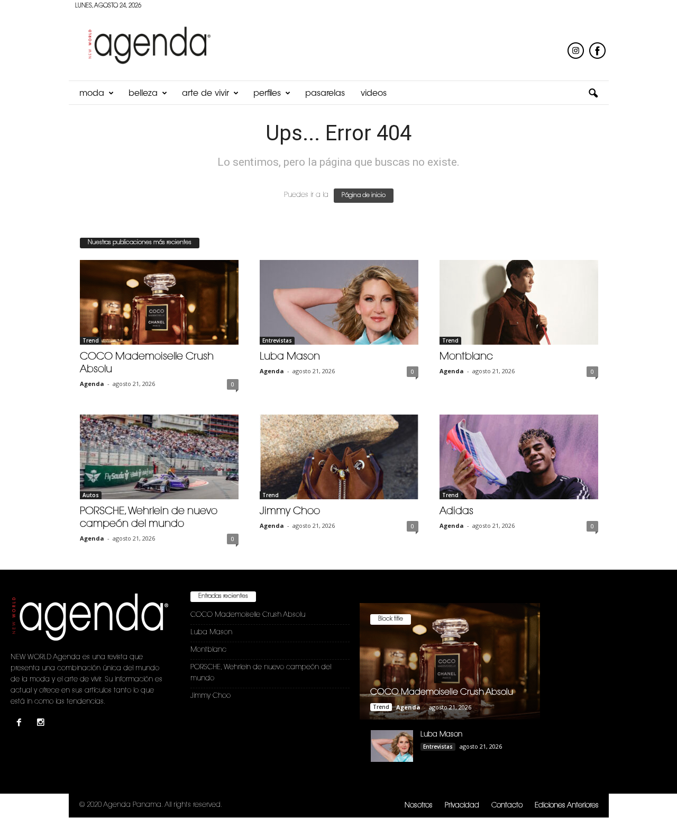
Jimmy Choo (290, 512)
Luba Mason (290, 357)
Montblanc (466, 357)
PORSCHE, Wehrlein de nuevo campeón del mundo (260, 673)
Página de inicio (364, 196)
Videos (374, 93)
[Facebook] (21, 724)
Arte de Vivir (205, 93)
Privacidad (462, 805)
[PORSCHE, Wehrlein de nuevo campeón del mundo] (159, 457)
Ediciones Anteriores (567, 805)
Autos (91, 495)
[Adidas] (519, 457)
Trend (91, 340)
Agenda (92, 384)
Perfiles (267, 93)
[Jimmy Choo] (339, 457)
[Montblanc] (519, 302)
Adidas (456, 512)
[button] (593, 93)
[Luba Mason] (339, 302)
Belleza (143, 93)
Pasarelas (325, 93)
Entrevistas (277, 340)
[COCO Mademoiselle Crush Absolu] (159, 302)
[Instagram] (42, 724)
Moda (91, 93)
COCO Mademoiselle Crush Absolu (247, 615)
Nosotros (419, 805)
